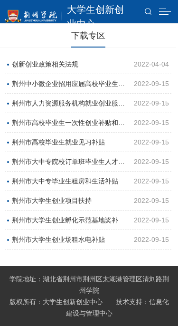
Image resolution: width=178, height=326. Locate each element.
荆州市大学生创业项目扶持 (52, 200)
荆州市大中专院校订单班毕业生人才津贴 (68, 164)
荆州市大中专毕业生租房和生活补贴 (65, 181)
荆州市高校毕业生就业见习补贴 (58, 142)
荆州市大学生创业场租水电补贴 (58, 239)
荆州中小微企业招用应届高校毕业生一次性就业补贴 (68, 86)
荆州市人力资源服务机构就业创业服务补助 (68, 106)
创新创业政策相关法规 (45, 64)
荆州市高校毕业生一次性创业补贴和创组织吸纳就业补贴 (68, 125)
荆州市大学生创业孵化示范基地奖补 (65, 220)
